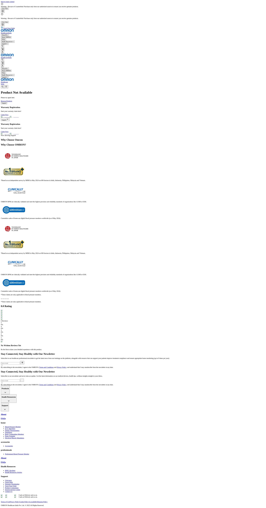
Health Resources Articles (13, 472)
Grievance (8, 480)
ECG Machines (10, 429)
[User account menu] (2, 52)
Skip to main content (7, 2)
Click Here (5, 8)
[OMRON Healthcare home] (7, 500)
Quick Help (9, 482)
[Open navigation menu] (6, 86)
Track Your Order (11, 486)
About (3, 458)
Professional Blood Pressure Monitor (17, 454)
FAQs (3, 462)
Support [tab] (4, 103)
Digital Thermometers (12, 430)
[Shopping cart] (2, 49)
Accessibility (33, 502)
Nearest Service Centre (12, 490)
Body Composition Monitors (14, 434)
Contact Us (8, 491)
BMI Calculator (10, 470)
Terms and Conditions (46, 367)
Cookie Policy (24, 502)
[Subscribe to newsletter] (22, 362)
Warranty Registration (12, 484)
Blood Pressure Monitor (13, 427)
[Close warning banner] (3, 11)
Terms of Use (5, 502)
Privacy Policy (61, 367)
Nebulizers (8, 432)
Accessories (9, 446)
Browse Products (6, 101)
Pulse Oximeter (10, 436)
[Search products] (2, 46)
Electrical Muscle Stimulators (14, 438)
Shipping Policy (42, 502)
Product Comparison (11, 488)
